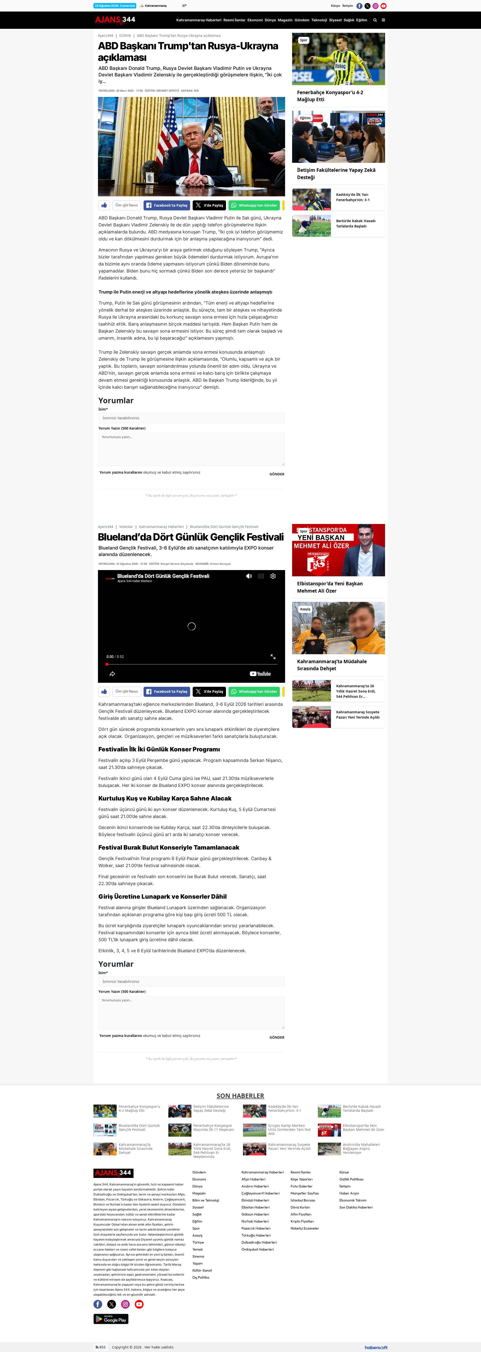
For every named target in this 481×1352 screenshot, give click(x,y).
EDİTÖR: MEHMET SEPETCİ (162, 90)
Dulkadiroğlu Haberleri (259, 1242)
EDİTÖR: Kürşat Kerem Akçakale (171, 564)
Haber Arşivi (349, 1193)
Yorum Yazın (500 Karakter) (122, 428)
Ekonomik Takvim (353, 1200)
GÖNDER (277, 474)
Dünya (197, 1186)
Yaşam (197, 1263)
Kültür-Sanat (202, 1270)
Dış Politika (200, 1277)
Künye (335, 6)
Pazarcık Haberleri (256, 1228)
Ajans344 (105, 35)
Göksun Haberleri (255, 1214)
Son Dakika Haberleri (356, 1207)
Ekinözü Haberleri (255, 1200)
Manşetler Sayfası (305, 1193)
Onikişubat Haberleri (258, 1249)
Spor (196, 1228)
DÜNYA (125, 35)
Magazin (199, 1193)
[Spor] (338, 58)
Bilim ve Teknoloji (205, 1200)
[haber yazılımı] (376, 1347)
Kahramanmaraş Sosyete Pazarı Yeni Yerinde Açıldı (358, 715)
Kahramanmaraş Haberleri (161, 526)
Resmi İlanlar (301, 1172)
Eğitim (197, 1221)
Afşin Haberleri (253, 1179)
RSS (102, 1347)
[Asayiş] (338, 627)
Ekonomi (199, 1179)
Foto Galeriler (302, 1186)
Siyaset (198, 1207)
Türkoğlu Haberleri (256, 1235)
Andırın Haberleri (255, 1186)
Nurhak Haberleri (255, 1221)
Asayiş (197, 1235)
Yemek (197, 1249)
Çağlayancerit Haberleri (261, 1193)
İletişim (347, 6)
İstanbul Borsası (303, 1200)
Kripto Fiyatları (302, 1221)
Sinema (198, 1256)
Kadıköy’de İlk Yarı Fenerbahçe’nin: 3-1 (353, 197)
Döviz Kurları (300, 1207)
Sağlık (197, 1214)
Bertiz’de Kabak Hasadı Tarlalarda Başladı (356, 223)
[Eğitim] (338, 136)
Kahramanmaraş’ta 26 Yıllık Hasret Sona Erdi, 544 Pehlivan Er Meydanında (356, 691)
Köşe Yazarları (302, 1179)
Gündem (199, 1172)
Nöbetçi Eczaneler (305, 1228)
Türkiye (198, 1242)
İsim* (103, 409)
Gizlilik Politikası (351, 1179)
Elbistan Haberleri (256, 1207)
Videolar (126, 526)
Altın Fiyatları (301, 1214)
